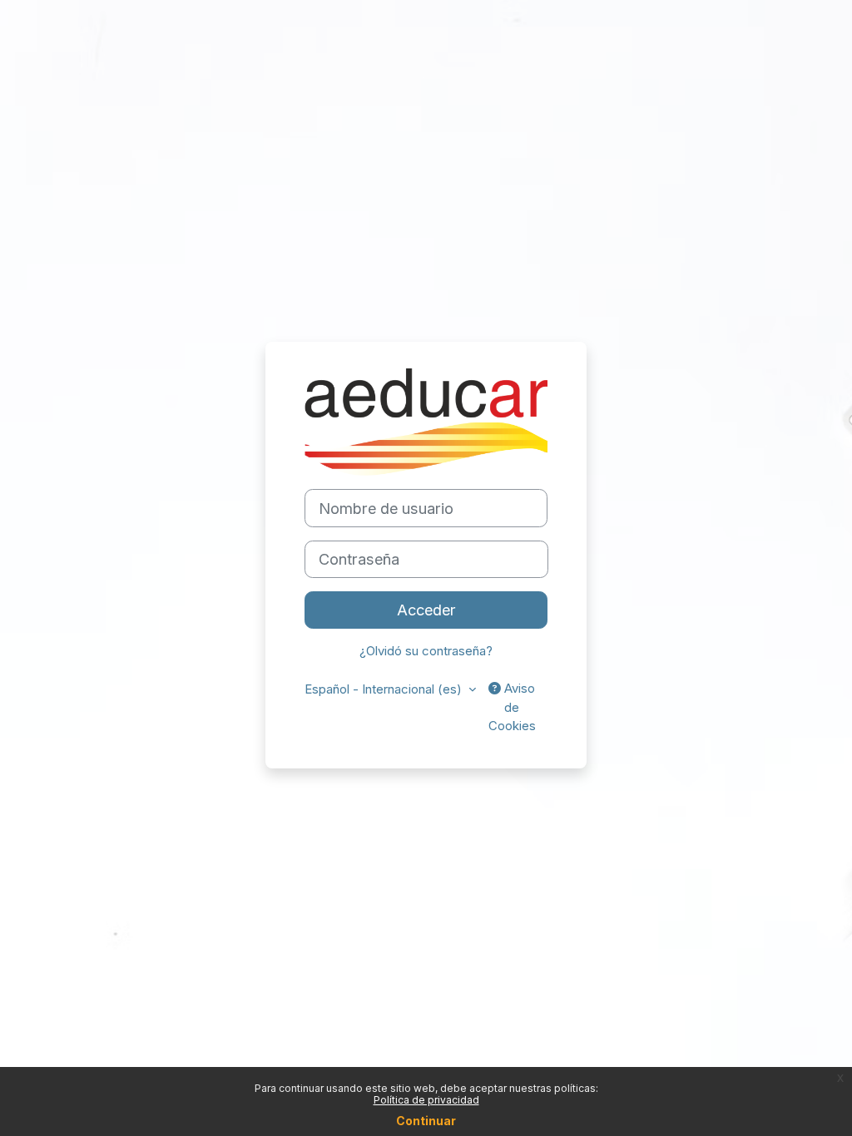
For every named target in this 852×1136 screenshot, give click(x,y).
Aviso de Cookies (512, 707)
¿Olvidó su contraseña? (426, 651)
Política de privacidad (426, 1100)
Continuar (426, 1121)
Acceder (426, 609)
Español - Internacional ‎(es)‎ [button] (385, 689)
